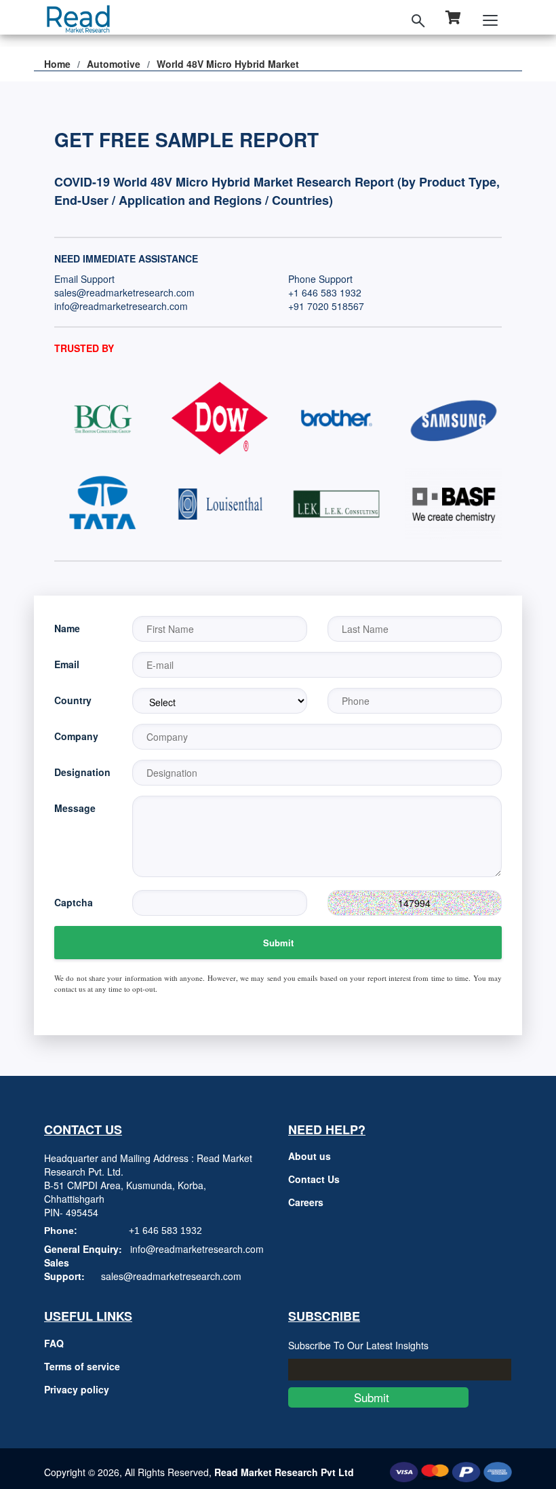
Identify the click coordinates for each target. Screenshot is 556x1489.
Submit (278, 942)
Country (73, 700)
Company (76, 736)
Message (75, 808)
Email (66, 664)
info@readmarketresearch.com (121, 306)
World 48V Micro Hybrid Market (228, 64)
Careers (305, 1202)
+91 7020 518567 (326, 306)
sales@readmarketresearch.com (124, 292)
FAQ (54, 1343)
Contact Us (314, 1179)
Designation (82, 772)
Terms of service (82, 1366)
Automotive (113, 64)
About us (309, 1156)
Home (57, 64)
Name (67, 628)
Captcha (73, 902)
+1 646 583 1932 (324, 292)
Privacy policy (76, 1389)
